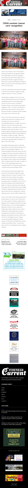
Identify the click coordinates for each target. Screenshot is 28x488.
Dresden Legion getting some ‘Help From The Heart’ (21, 243)
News (9, 19)
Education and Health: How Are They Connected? (6, 243)
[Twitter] (15, 484)
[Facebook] (12, 484)
